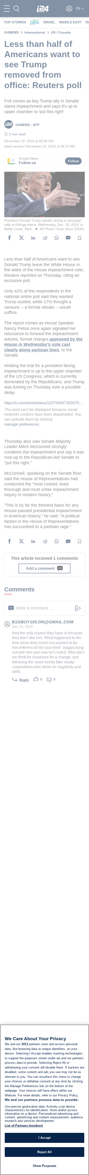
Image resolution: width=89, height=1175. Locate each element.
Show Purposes (44, 1166)
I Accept (44, 1138)
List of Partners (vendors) (24, 1125)
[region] (44, 1099)
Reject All (44, 1152)
